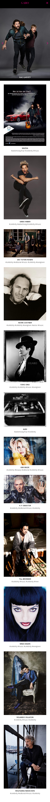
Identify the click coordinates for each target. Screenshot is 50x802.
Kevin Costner (25, 323)
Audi (25, 429)
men (37, 581)
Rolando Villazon (25, 717)
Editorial (18, 262)
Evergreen (41, 262)
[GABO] (25, 3)
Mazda (25, 148)
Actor (35, 325)
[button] (2, 43)
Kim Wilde (25, 467)
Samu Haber (25, 221)
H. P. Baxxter (25, 505)
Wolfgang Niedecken (25, 791)
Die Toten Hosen (25, 259)
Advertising (16, 151)
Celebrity (29, 151)
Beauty (18, 470)
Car (23, 151)
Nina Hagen (25, 644)
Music (36, 151)
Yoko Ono (25, 384)
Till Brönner (25, 579)
